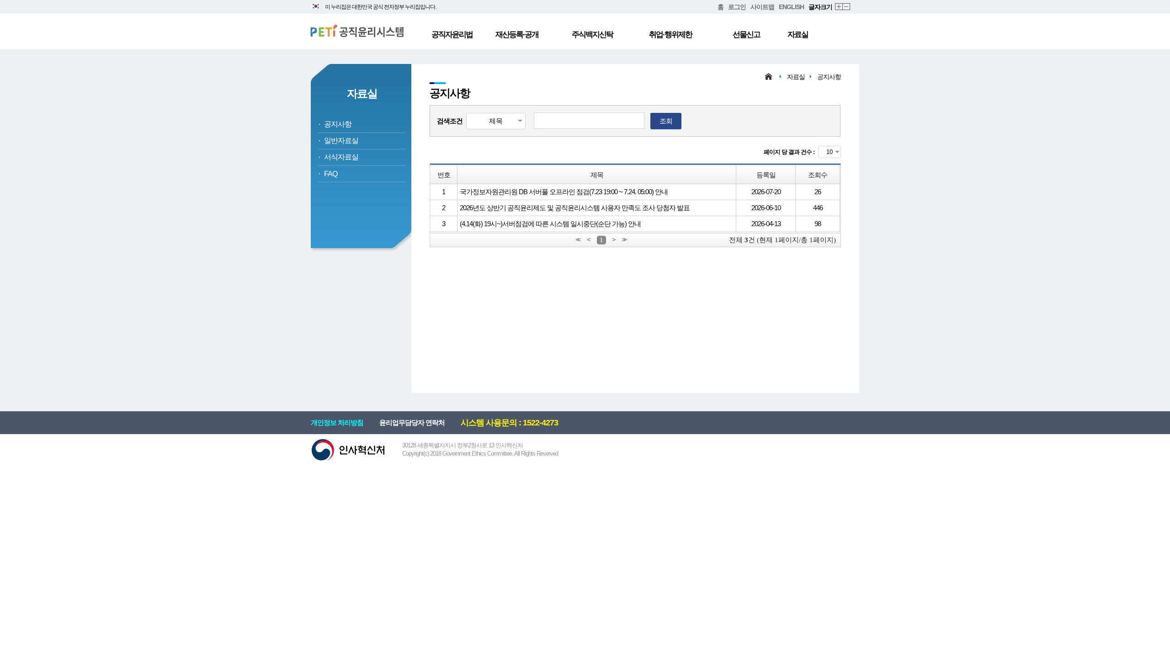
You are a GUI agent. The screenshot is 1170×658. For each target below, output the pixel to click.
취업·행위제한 (670, 34)
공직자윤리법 (452, 34)
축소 (847, 7)
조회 (665, 121)
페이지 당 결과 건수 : (789, 152)
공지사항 (337, 124)
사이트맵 (762, 7)
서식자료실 (341, 157)
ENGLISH (791, 7)
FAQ (330, 174)
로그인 (737, 7)
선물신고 (746, 34)
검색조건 (450, 121)
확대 (839, 7)
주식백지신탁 (592, 34)
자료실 (797, 34)
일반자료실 (341, 140)
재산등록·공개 (516, 34)
